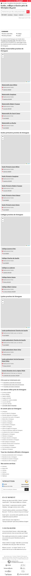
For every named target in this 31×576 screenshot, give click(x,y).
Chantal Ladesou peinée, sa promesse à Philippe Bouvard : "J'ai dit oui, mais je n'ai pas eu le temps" (15, 511)
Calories (4, 472)
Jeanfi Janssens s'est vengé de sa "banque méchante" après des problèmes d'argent (15, 520)
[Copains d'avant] (8, 571)
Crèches (4, 470)
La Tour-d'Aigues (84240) (9, 291)
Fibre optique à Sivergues (8, 441)
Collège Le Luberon (8, 268)
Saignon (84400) (7, 89)
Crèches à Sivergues (7, 421)
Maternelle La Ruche (9, 123)
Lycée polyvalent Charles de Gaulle (14, 340)
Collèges (19, 33)
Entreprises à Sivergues (8, 445)
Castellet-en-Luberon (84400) (9, 400)
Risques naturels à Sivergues (9, 438)
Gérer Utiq (26, 557)
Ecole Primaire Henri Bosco (11, 195)
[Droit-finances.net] (22, 568)
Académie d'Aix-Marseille (14, 3)
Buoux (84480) (5, 394)
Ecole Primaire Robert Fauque (12, 186)
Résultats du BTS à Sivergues (9, 460)
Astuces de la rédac (8, 486)
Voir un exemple (25, 484)
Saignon (21, 14)
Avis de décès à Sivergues (8, 424)
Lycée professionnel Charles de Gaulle (15, 330)
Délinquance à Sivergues (8, 434)
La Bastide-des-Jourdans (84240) (11, 375)
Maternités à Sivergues (8, 419)
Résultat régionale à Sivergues (10, 415)
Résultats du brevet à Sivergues (10, 458)
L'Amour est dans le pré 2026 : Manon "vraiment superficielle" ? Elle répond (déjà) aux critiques (15, 501)
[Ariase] (8, 574)
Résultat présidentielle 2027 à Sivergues (12, 455)
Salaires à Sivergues (7, 423)
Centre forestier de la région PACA (13, 371)
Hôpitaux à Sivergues (7, 449)
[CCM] (8, 565)
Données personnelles (7, 557)
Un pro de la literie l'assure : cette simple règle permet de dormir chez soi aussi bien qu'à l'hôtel (15, 532)
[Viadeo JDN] (22, 571)
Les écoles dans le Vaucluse (9, 405)
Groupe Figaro (14, 558)
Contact (14, 556)
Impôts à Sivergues (7, 426)
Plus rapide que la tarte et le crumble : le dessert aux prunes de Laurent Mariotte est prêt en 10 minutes (15, 538)
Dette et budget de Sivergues (9, 428)
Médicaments (5, 474)
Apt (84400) (6, 118)
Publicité (19, 556)
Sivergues (4, 411)
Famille (5, 484)
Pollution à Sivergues (7, 436)
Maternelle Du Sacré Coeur (11, 113)
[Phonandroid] (22, 574)
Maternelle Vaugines (9, 94)
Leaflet (28, 81)
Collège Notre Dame (9, 277)
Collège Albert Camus (9, 287)
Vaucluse (24, 3)
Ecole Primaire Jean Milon (10, 167)
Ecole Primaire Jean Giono (10, 205)
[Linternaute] (8, 568)
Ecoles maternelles (7, 33)
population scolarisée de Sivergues (12, 382)
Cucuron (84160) (7, 108)
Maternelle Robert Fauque (11, 104)
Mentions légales (6, 558)
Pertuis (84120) (7, 282)
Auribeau (10, 14)
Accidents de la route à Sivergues (10, 432)
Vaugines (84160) (7, 99)
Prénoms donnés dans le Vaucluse (11, 443)
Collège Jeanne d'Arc (9, 249)
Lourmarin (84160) (6, 403)
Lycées (19, 35)
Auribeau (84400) (6, 392)
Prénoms (4, 466)
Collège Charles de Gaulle (10, 258)
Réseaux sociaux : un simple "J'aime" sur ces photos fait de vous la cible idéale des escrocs (14, 548)
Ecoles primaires (7, 35)
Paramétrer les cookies (18, 557)
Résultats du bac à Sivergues (9, 457)
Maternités (5, 468)
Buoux (15, 14)
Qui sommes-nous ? (8, 556)
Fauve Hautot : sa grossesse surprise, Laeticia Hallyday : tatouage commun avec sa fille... (14, 506)
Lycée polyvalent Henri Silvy (11, 350)
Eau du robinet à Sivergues (9, 413)
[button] (3, 55)
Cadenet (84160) (7, 272)
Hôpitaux (4, 476)
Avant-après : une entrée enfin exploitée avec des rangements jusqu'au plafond (15, 515)
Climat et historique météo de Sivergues (12, 430)
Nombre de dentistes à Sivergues (10, 439)
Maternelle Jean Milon (9, 85)
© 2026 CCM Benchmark (23, 558)
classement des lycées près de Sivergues (13, 384)
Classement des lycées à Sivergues (11, 417)
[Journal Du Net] (22, 565)
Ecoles (5, 3)
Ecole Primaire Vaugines (10, 176)
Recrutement (24, 556)
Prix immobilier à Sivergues (9, 447)
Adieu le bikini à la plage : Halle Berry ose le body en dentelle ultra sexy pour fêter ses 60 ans (15, 543)
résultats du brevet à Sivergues (12, 386)
